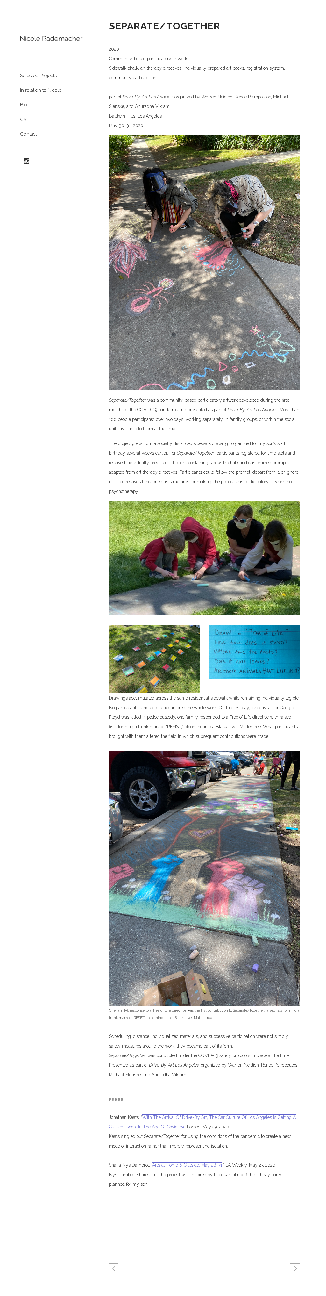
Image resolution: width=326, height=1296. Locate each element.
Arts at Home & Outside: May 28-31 (187, 1165)
